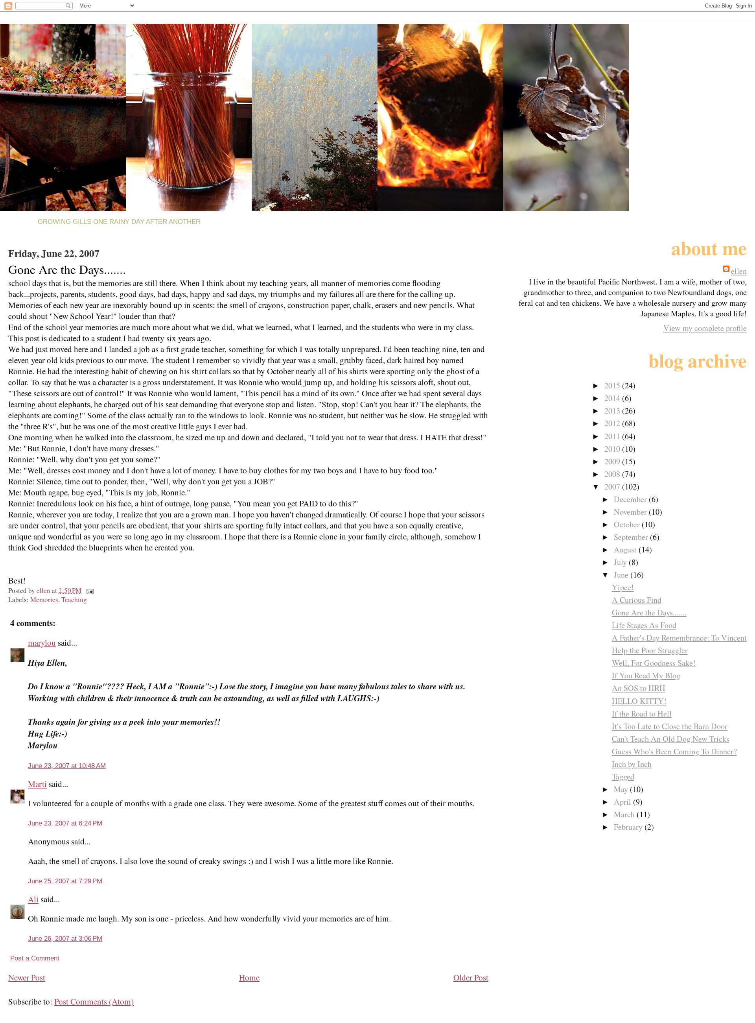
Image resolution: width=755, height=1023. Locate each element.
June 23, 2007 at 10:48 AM (67, 766)
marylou (42, 642)
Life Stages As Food (644, 625)
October (628, 524)
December (631, 499)
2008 (613, 474)
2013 (613, 410)
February (629, 827)
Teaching (74, 599)
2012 (613, 423)
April (623, 801)
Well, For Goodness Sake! (654, 662)
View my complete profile (705, 328)
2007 (613, 486)
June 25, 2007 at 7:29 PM (65, 881)
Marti (37, 783)
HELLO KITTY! (639, 701)
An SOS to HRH (638, 688)
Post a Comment (34, 958)
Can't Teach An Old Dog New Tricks (670, 738)
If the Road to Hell (642, 713)
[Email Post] (89, 590)
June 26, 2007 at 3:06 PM (65, 938)
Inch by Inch (632, 764)
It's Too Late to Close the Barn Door (669, 726)
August (626, 549)
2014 (613, 398)
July (621, 562)
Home (249, 977)
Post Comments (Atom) (94, 1001)
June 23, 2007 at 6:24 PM (65, 823)
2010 (613, 448)
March (625, 814)
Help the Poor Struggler (650, 650)
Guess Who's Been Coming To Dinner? (674, 751)
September (632, 537)
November (631, 511)
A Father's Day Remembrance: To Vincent (679, 637)
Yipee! (623, 587)
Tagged (623, 776)
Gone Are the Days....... (649, 612)
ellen (739, 271)
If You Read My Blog (646, 675)
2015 (613, 385)
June (622, 574)
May (622, 789)
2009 (613, 461)
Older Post (470, 977)
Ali (33, 899)
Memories (44, 599)
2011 (613, 436)
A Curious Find (636, 600)
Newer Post (26, 977)
